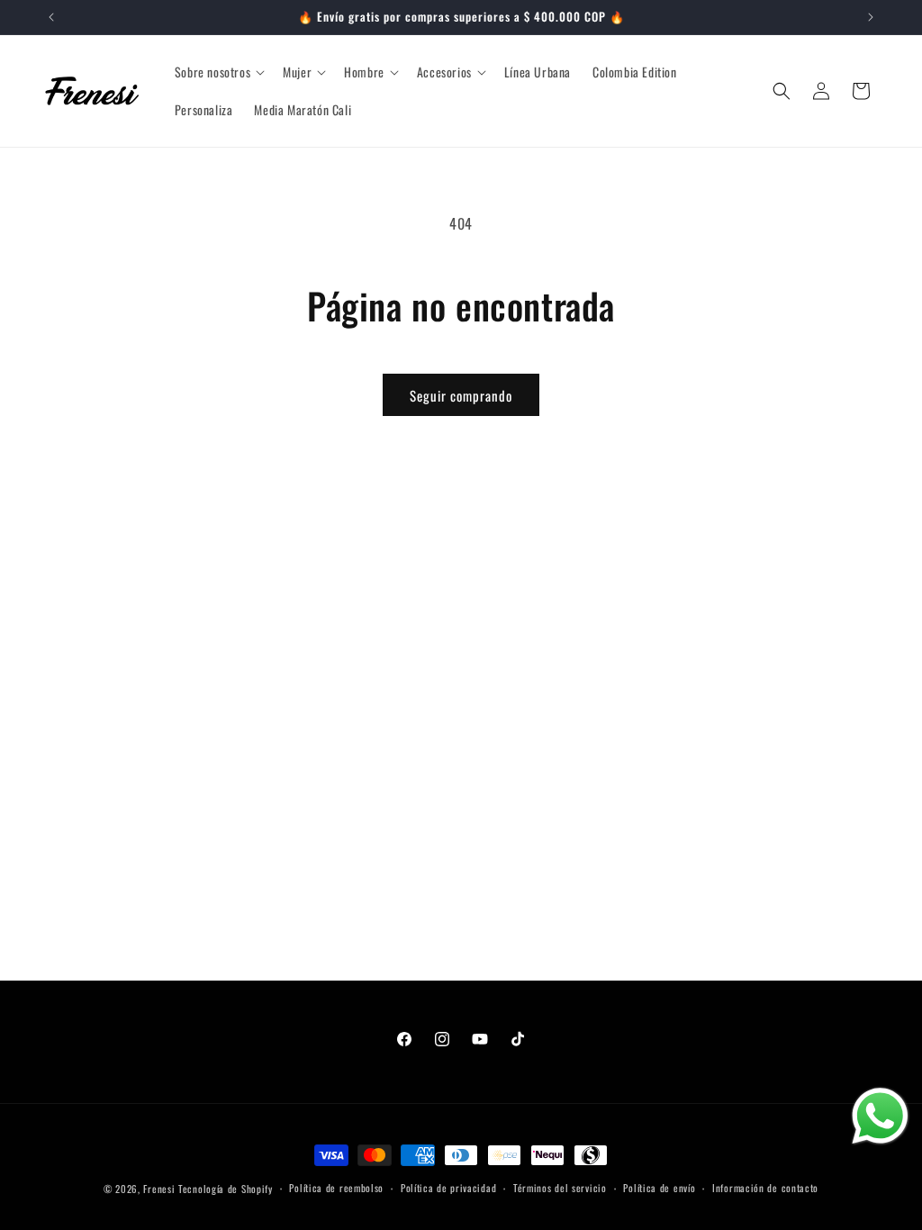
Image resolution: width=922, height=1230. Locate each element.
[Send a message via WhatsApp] (880, 1116)
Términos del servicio (560, 1187)
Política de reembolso (336, 1187)
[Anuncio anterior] (51, 17)
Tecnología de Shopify (225, 1188)
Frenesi (159, 1188)
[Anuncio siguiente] (870, 17)
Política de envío (659, 1187)
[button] (218, 72)
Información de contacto (765, 1187)
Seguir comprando (461, 395)
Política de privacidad (448, 1187)
